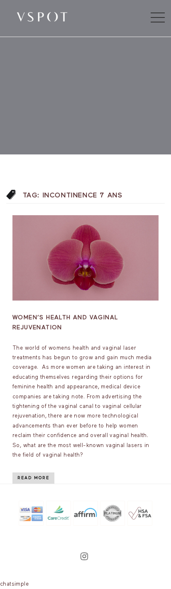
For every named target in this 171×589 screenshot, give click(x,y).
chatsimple (14, 584)
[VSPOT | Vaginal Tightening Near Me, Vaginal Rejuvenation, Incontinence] (42, 16)
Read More (33, 478)
